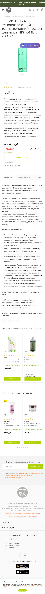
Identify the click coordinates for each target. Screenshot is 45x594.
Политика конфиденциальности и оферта (22, 517)
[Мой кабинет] (37, 10)
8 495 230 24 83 (31, 535)
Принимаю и (24, 475)
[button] (21, 75)
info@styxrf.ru (13, 539)
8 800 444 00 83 (15, 535)
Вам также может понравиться (14, 328)
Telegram (25, 555)
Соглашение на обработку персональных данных (22, 513)
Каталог (5, 522)
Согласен (22, 590)
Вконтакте (20, 555)
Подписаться (36, 466)
